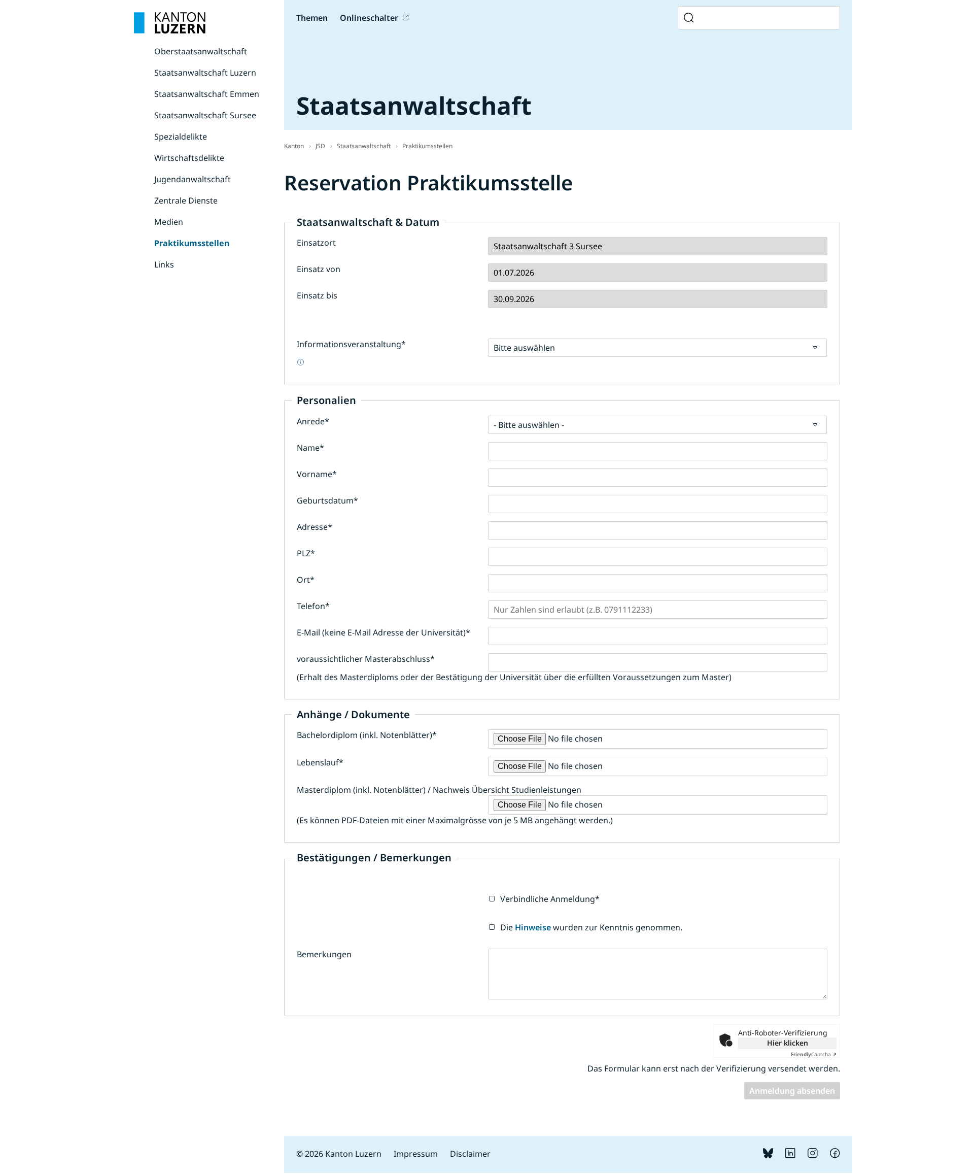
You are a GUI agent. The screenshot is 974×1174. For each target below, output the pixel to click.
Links (164, 264)
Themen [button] (312, 17)
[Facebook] (835, 1155)
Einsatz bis (317, 295)
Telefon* (313, 606)
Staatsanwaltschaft (364, 146)
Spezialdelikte (180, 136)
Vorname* (317, 474)
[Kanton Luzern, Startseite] (169, 22)
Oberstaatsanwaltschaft (200, 51)
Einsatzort (316, 242)
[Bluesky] (768, 1155)
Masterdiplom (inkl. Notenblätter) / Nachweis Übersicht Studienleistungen (439, 789)
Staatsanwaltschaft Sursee (205, 115)
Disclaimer (470, 1153)
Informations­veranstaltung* (351, 344)
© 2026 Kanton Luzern (338, 1153)
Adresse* (314, 526)
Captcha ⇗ (814, 1054)
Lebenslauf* (320, 762)
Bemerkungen (324, 954)
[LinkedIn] (790, 1155)
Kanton (294, 146)
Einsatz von (318, 269)
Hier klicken (787, 1043)
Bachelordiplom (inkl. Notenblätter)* (367, 735)
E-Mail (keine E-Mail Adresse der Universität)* (383, 632)
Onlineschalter (369, 17)
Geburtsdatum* (327, 500)
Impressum (416, 1153)
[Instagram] (813, 1155)
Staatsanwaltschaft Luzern (205, 72)
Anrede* (313, 421)
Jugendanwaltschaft (192, 179)
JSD (320, 146)
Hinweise (533, 927)
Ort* (306, 579)
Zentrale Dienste (186, 200)
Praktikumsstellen (191, 243)
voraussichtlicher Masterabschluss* (366, 658)
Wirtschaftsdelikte (189, 157)
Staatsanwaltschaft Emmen (206, 93)
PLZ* (306, 553)
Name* (310, 447)
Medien (168, 221)
